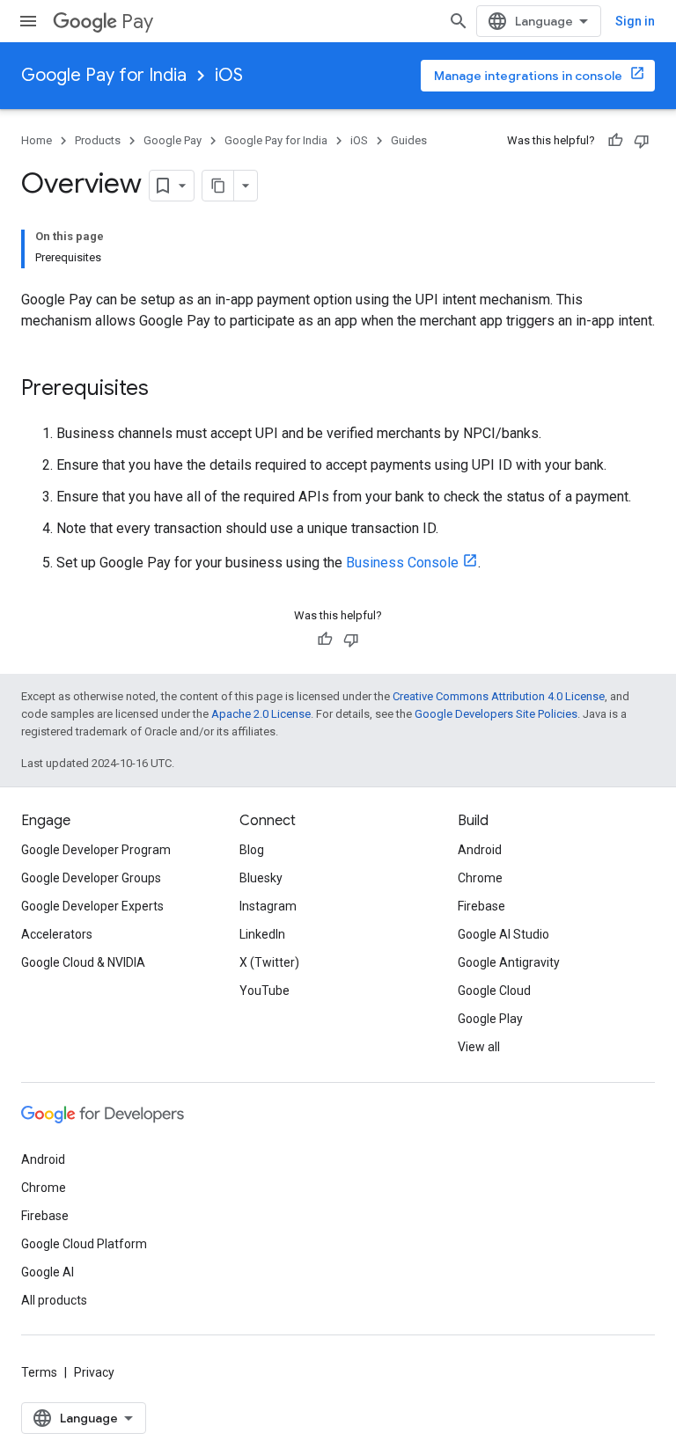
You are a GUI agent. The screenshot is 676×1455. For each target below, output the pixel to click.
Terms (39, 1372)
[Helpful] (615, 141)
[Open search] (458, 21)
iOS (229, 75)
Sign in (635, 21)
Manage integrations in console (528, 76)
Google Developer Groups (91, 878)
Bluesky (261, 878)
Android (480, 850)
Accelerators (56, 934)
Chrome (480, 878)
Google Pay (172, 140)
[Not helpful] (641, 141)
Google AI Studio (503, 934)
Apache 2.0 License (261, 713)
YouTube (264, 990)
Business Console (402, 562)
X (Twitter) (269, 962)
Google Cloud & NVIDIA (83, 962)
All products (54, 1300)
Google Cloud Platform (84, 1244)
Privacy (94, 1372)
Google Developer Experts (92, 906)
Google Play (490, 1019)
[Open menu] (28, 21)
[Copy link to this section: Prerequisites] (166, 389)
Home (36, 140)
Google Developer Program (96, 850)
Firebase (481, 906)
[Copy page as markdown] (218, 186)
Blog (251, 850)
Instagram (268, 906)
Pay (137, 21)
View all (479, 1047)
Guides (409, 140)
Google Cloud (494, 990)
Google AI (47, 1272)
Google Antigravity (509, 962)
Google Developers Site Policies (496, 713)
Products (98, 140)
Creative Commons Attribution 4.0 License (499, 696)
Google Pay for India (104, 75)
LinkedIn (262, 934)
